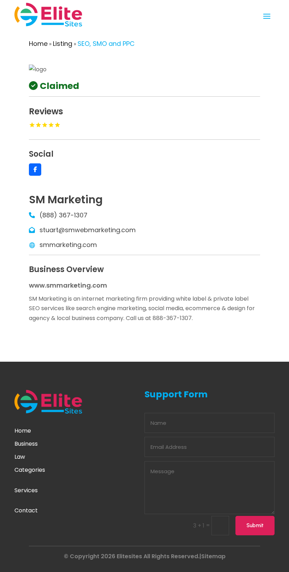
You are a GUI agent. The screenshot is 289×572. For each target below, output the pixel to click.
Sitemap (213, 556)
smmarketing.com (68, 244)
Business (26, 444)
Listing (62, 43)
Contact (26, 510)
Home (38, 43)
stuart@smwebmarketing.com (87, 229)
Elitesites (129, 556)
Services (26, 490)
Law (19, 457)
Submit (255, 525)
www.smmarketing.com (68, 285)
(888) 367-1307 (63, 215)
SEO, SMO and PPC (106, 43)
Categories (29, 470)
